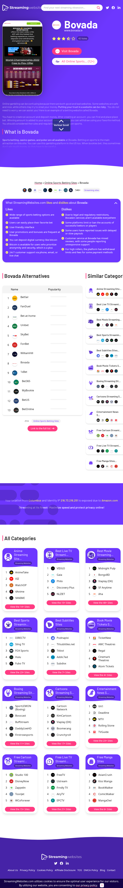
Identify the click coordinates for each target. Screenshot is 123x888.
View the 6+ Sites (103, 809)
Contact (111, 870)
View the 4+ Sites (103, 675)
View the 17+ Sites (61, 743)
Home (38, 183)
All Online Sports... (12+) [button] (78, 61)
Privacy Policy (27, 870)
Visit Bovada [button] (70, 51)
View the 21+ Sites (61, 809)
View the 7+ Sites (61, 672)
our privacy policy (86, 885)
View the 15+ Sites (61, 602)
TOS (79, 870)
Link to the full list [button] (40, 428)
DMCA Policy (91, 870)
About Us (13, 870)
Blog (102, 870)
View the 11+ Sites (20, 743)
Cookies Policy (45, 870)
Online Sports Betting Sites (61, 183)
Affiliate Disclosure (65, 870)
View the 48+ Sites (103, 602)
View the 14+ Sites (20, 606)
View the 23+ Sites (20, 672)
